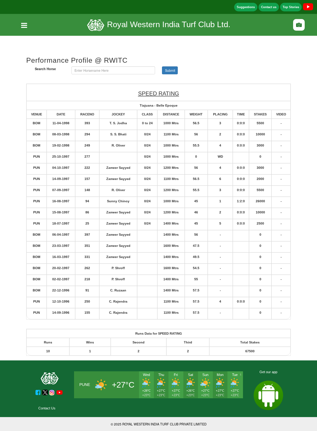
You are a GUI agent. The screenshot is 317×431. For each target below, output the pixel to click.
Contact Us (46, 408)
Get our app (268, 372)
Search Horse (45, 68)
